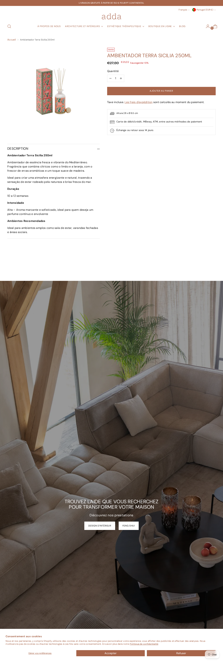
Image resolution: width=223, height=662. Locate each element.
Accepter (111, 653)
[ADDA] (111, 16)
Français (183, 9)
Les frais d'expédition (138, 102)
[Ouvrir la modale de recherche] (9, 26)
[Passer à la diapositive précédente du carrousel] (205, 269)
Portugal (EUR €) (205, 9)
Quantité (113, 71)
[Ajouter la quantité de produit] (121, 78)
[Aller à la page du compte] (206, 26)
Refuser (181, 653)
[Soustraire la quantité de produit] (110, 78)
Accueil (11, 39)
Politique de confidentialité (144, 643)
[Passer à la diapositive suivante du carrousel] (213, 269)
